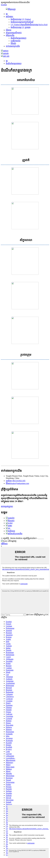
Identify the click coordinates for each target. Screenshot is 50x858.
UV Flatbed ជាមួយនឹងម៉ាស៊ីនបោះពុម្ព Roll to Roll (29, 25)
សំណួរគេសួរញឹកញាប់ (14, 33)
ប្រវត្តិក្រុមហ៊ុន (15, 41)
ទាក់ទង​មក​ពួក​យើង (13, 46)
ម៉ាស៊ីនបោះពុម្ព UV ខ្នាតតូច (20, 27)
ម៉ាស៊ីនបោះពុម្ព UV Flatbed (21, 19)
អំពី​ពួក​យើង (10, 35)
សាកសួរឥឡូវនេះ (7, 506)
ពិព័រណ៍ (13, 43)
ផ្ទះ (7, 14)
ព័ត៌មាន (8, 30)
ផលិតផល (9, 17)
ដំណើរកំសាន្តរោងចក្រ (18, 38)
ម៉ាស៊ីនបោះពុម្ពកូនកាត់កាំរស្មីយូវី (22, 22)
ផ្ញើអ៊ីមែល (4, 544)
